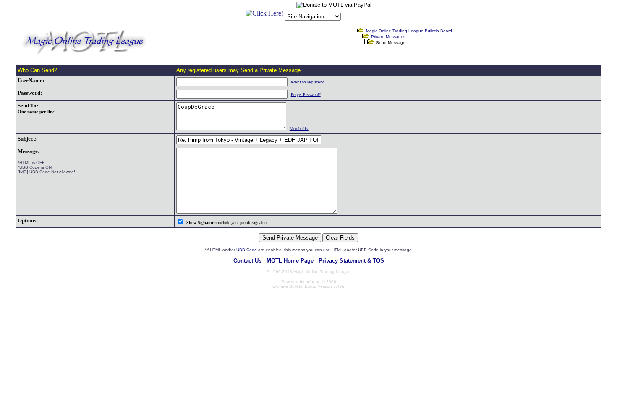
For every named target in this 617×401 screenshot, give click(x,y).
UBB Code (246, 249)
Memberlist (299, 128)
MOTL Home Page (290, 261)
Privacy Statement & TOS (351, 261)
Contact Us (247, 261)
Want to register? (307, 82)
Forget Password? (306, 94)
